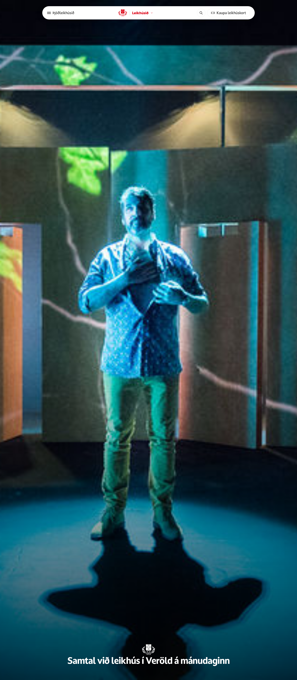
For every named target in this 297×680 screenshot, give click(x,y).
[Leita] (201, 13)
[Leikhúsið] (122, 12)
